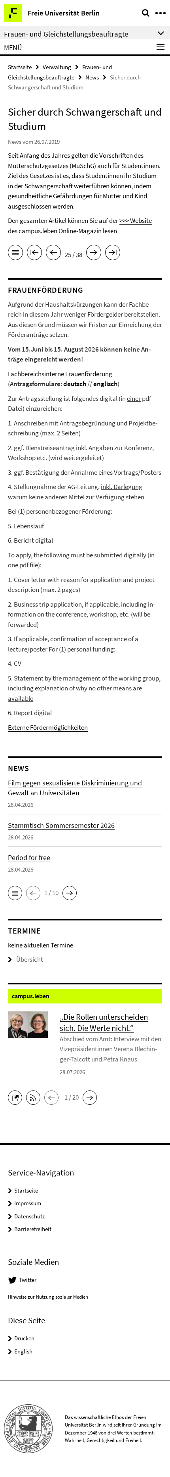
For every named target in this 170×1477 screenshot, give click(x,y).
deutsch (74, 383)
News (92, 77)
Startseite (20, 67)
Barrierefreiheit (32, 1229)
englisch (105, 383)
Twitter (27, 1280)
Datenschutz (29, 1216)
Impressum (27, 1203)
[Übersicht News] (15, 254)
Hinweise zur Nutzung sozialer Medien (48, 1296)
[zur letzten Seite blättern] (112, 254)
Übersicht (29, 959)
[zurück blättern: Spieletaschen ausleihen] (53, 254)
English (23, 1351)
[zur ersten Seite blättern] (34, 254)
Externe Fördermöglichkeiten (48, 727)
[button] (15, 893)
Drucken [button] (24, 1338)
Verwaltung (57, 67)
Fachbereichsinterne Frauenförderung (60, 373)
